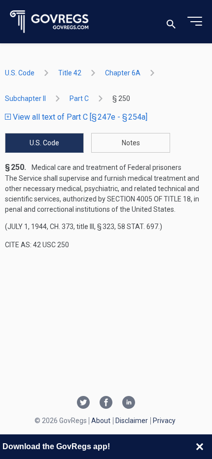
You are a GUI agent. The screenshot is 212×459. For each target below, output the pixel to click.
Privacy (164, 421)
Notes (131, 143)
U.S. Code (20, 73)
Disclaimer (131, 421)
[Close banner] (200, 447)
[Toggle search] (171, 22)
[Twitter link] (83, 403)
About (100, 421)
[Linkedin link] (128, 403)
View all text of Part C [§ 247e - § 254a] (79, 117)
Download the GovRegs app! (56, 446)
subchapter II (25, 98)
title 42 (69, 73)
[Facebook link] (106, 403)
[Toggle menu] (194, 22)
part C (79, 98)
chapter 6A (123, 73)
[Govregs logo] (49, 21)
